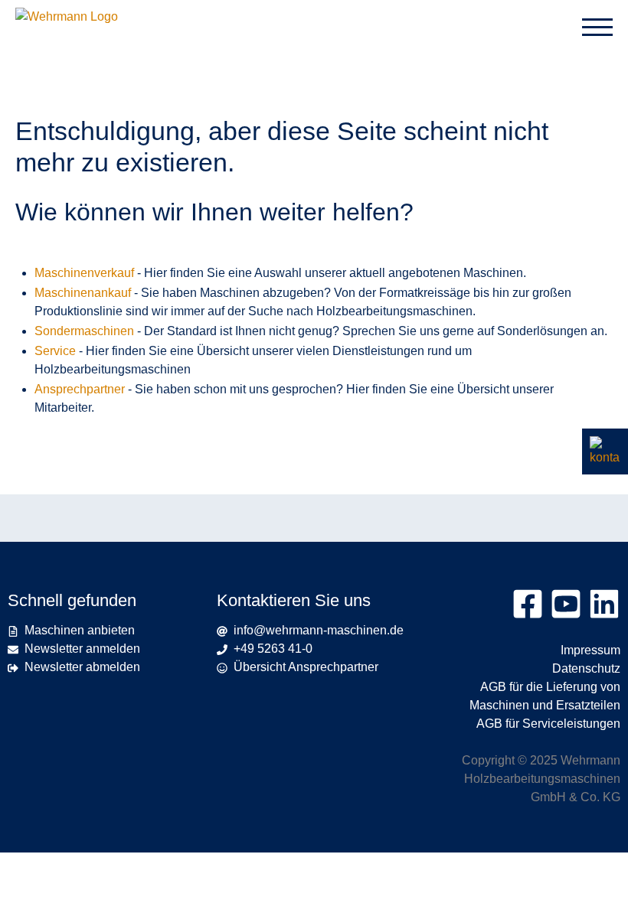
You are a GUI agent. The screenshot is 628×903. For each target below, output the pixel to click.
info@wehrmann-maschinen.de (315, 630)
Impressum (590, 650)
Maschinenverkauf (84, 272)
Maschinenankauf (82, 292)
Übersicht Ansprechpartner (306, 666)
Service (55, 350)
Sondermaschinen (84, 330)
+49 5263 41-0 (269, 648)
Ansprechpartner (79, 389)
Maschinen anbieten (80, 630)
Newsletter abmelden (82, 666)
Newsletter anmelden (82, 648)
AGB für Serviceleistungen (548, 723)
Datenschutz (586, 668)
